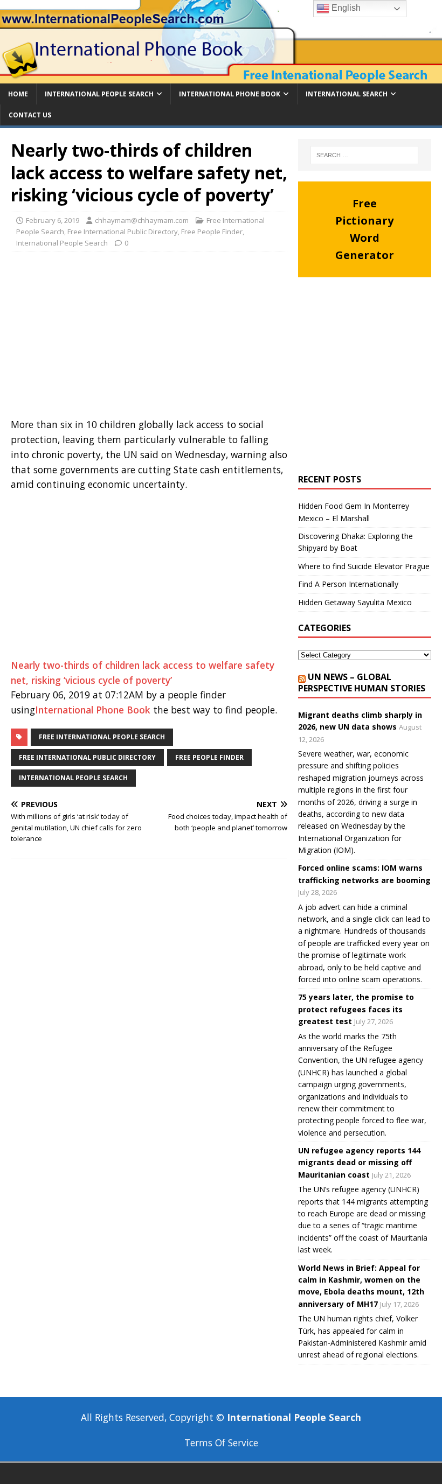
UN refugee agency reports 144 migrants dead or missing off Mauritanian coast (359, 1162)
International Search (347, 94)
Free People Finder (212, 231)
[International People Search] (221, 77)
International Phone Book (229, 94)
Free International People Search (102, 736)
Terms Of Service (221, 1442)
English (345, 7)
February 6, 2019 (52, 220)
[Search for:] (364, 155)
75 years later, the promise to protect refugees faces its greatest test (356, 1009)
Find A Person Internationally (348, 584)
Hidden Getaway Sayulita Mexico (355, 602)
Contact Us (30, 115)
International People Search (99, 94)
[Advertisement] (149, 337)
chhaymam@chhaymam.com (142, 220)
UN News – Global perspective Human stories (361, 682)
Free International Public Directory (122, 231)
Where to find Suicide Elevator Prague (364, 566)
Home (18, 94)
